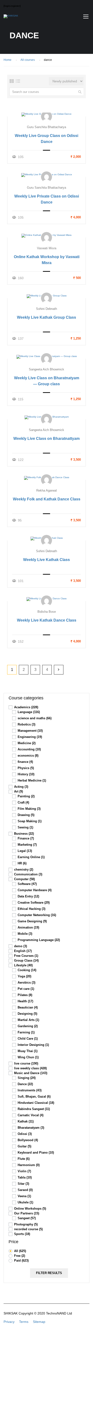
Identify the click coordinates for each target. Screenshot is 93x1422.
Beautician (28, 1007)
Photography (26, 1224)
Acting (21, 786)
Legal (25, 851)
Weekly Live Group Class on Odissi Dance (46, 139)
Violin (24, 1171)
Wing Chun (28, 1057)
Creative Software (34, 902)
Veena (24, 1196)
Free (19, 1256)
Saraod (25, 1190)
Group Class (26, 960)
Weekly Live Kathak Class (46, 560)
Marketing (27, 844)
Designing (27, 1013)
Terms (23, 1322)
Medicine (27, 743)
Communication (28, 874)
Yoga (24, 976)
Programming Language (39, 940)
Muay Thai (27, 1051)
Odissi (25, 1134)
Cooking (27, 970)
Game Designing (32, 921)
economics (28, 755)
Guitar (24, 1146)
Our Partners (26, 1213)
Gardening (28, 1026)
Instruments (29, 1090)
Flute (24, 1159)
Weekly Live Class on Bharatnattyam (46, 438)
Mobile (25, 933)
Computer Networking (37, 915)
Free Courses (26, 955)
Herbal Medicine (32, 780)
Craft (23, 802)
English (23, 951)
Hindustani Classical (36, 1103)
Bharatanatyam (31, 1127)
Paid (21, 1260)
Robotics (26, 724)
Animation (28, 927)
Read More (46, 114)
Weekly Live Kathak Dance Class (46, 620)
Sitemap (39, 1322)
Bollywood (28, 1140)
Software (27, 884)
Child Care (28, 1038)
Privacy (9, 1322)
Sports (22, 1234)
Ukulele (25, 1202)
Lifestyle (23, 965)
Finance (26, 838)
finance (25, 762)
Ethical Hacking (31, 909)
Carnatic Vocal (30, 1115)
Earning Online (31, 857)
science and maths (35, 718)
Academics (26, 707)
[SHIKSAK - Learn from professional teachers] (11, 17)
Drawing (26, 815)
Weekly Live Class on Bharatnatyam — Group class (46, 381)
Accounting (29, 749)
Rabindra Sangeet (34, 1109)
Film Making (29, 808)
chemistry (23, 869)
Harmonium (29, 1165)
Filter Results (49, 1273)
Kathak (26, 1121)
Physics (26, 768)
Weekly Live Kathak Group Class (46, 317)
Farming (26, 1032)
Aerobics (26, 982)
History (26, 774)
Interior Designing (33, 1045)
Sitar (23, 1183)
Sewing (25, 827)
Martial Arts (28, 1020)
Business (24, 833)
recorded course (28, 1229)
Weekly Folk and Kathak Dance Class (46, 499)
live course (26, 1063)
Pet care (26, 989)
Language (29, 712)
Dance (25, 1084)
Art (18, 791)
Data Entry (28, 896)
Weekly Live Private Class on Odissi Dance (46, 199)
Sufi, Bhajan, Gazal (34, 1096)
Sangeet (27, 1218)
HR (22, 863)
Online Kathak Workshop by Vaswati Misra (46, 260)
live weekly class (30, 1068)
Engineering (30, 737)
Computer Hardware (35, 890)
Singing (27, 1078)
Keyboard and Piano (36, 1152)
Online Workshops (30, 1208)
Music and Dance (30, 1073)
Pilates (25, 995)
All (20, 1251)
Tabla (25, 1177)
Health (25, 1001)
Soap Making (29, 821)
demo (20, 946)
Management (30, 730)
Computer (24, 879)
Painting (26, 796)
